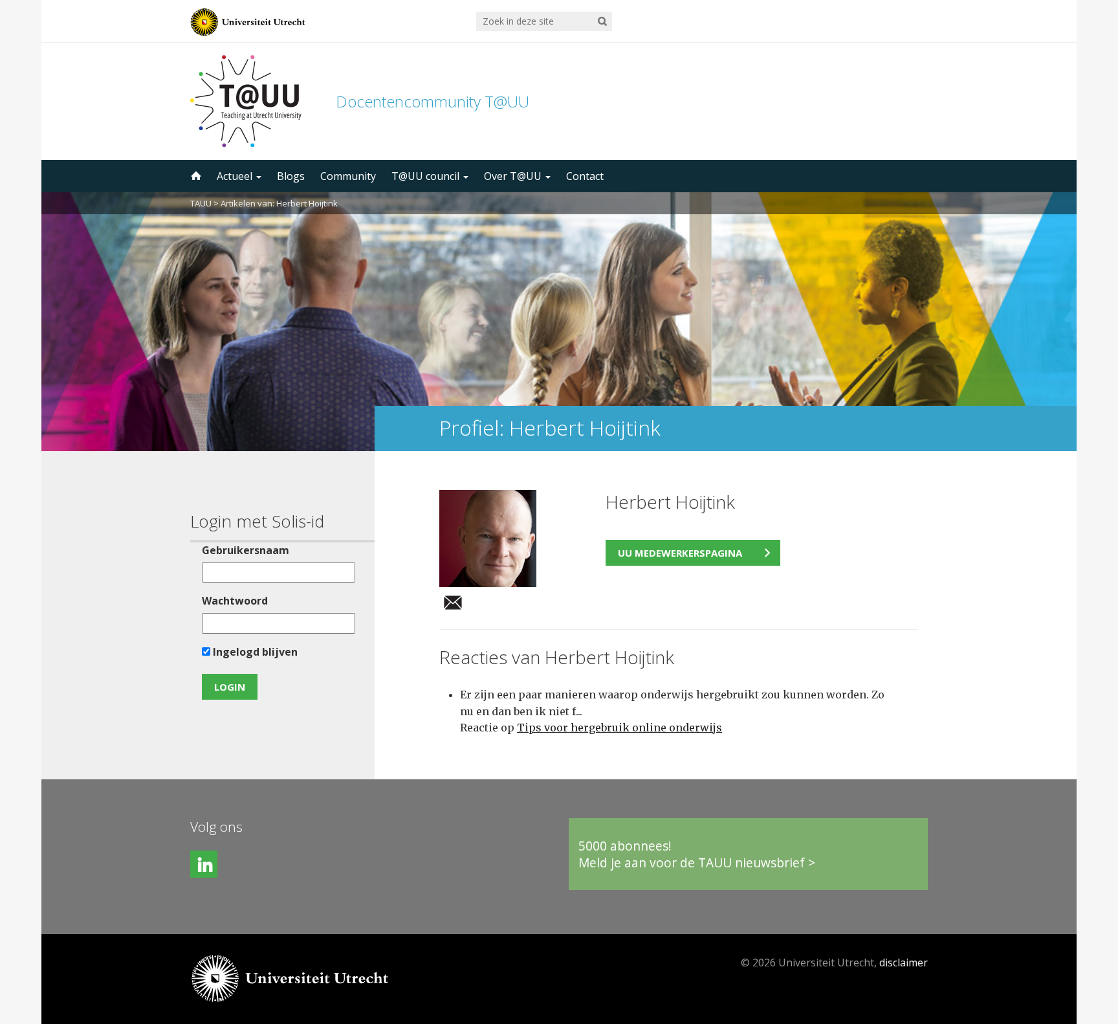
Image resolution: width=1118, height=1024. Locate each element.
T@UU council (426, 176)
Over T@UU (514, 176)
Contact (585, 176)
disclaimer (903, 962)
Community (348, 176)
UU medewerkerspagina (680, 552)
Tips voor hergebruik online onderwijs (619, 727)
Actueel (236, 176)
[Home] (195, 176)
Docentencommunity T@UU (432, 101)
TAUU (201, 203)
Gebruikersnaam (245, 550)
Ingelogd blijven (254, 652)
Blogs (291, 176)
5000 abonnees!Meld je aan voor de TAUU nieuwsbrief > (696, 854)
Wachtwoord (235, 601)
